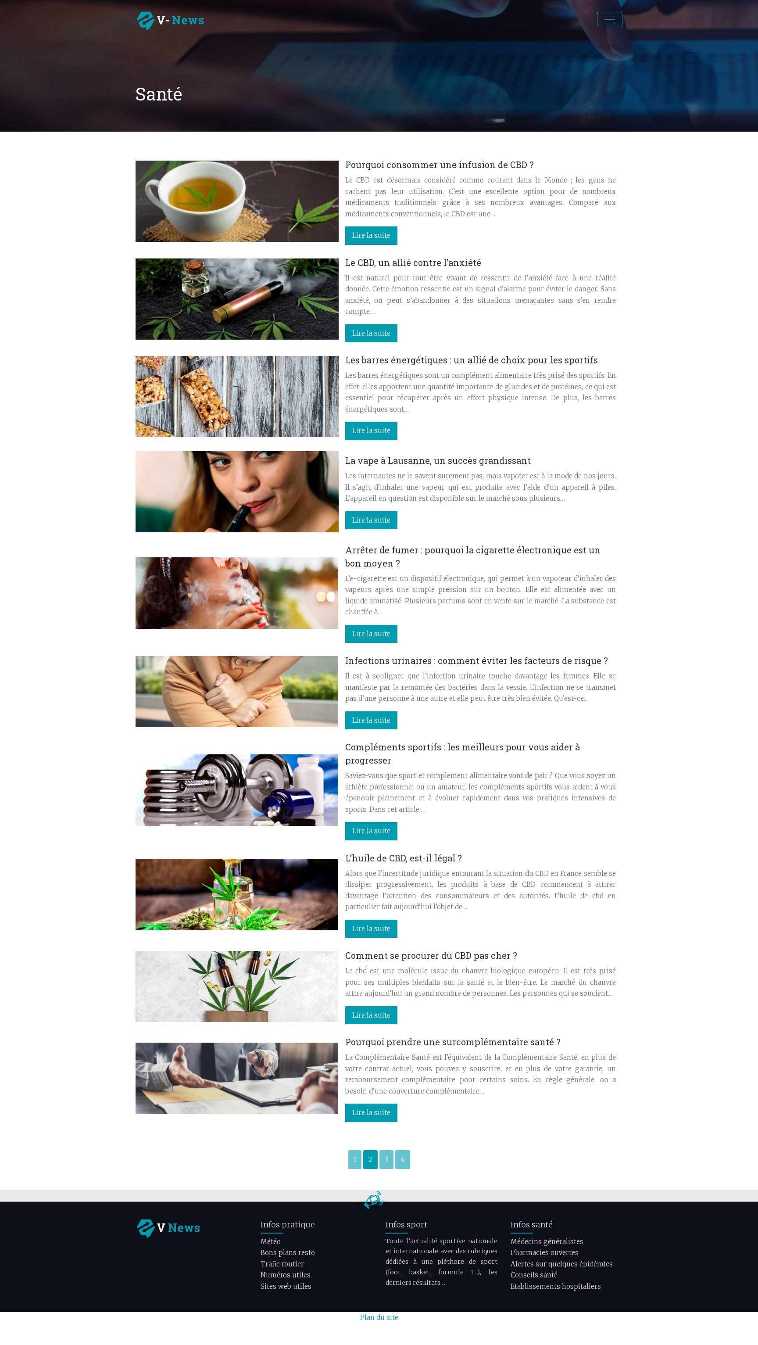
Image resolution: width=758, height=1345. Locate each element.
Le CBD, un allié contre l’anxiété (413, 262)
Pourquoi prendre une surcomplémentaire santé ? (453, 1041)
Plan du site (379, 1317)
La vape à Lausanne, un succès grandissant (438, 460)
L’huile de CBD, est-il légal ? (403, 858)
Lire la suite (371, 235)
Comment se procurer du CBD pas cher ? (431, 955)
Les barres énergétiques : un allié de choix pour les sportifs (471, 360)
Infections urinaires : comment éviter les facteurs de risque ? (476, 660)
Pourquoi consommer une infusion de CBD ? (439, 164)
